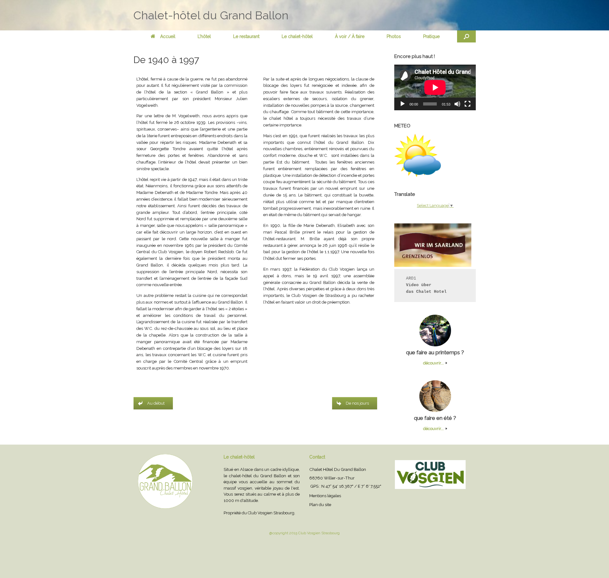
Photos (394, 36)
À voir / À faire (349, 36)
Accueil (167, 36)
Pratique (431, 36)
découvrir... (434, 363)
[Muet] (457, 104)
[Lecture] (402, 104)
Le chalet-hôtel (297, 36)
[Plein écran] (467, 104)
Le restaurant (246, 36)
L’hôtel (204, 36)
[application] (435, 87)
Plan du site (320, 504)
